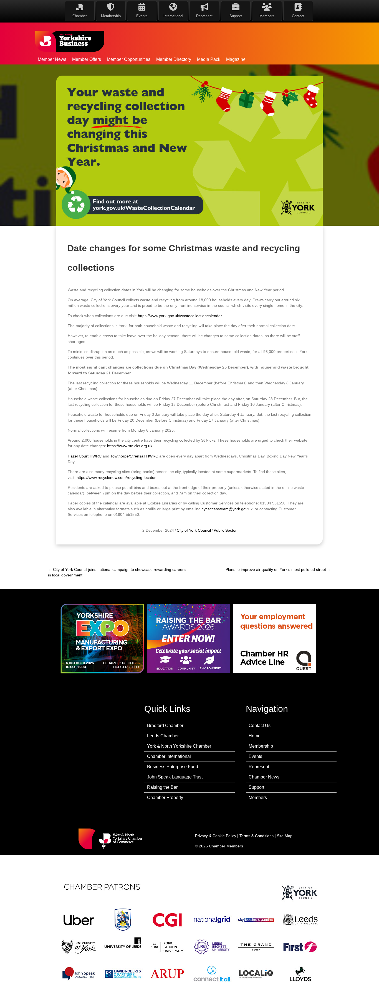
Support (256, 787)
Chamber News (264, 777)
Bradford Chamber (165, 725)
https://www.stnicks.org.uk (129, 446)
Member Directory (173, 59)
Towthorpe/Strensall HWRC (134, 456)
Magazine (236, 59)
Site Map (284, 836)
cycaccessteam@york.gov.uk (227, 509)
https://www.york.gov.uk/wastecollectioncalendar (180, 316)
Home (255, 735)
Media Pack (208, 59)
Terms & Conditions (256, 836)
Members (258, 797)
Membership (261, 746)
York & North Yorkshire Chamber (179, 746)
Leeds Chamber (163, 735)
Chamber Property (165, 797)
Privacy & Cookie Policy (215, 836)
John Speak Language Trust (175, 777)
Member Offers (86, 59)
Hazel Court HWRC (85, 456)
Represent (259, 766)
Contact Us (260, 725)
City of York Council (194, 530)
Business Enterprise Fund (172, 766)
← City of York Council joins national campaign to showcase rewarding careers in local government (117, 572)
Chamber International (169, 756)
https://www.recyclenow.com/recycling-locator (116, 477)
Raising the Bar (162, 787)
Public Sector (225, 530)
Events (255, 756)
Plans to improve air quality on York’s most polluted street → (278, 569)
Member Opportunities (128, 59)
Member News (52, 59)
